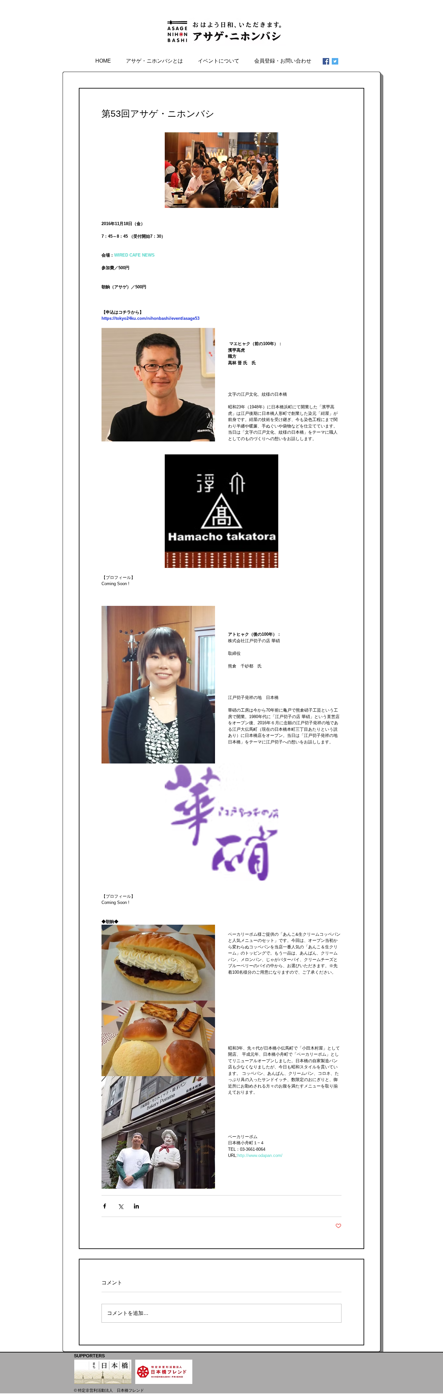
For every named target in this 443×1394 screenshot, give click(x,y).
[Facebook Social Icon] (326, 61)
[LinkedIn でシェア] (136, 1206)
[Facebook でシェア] (105, 1206)
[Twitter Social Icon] (335, 61)
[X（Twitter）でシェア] (120, 1206)
